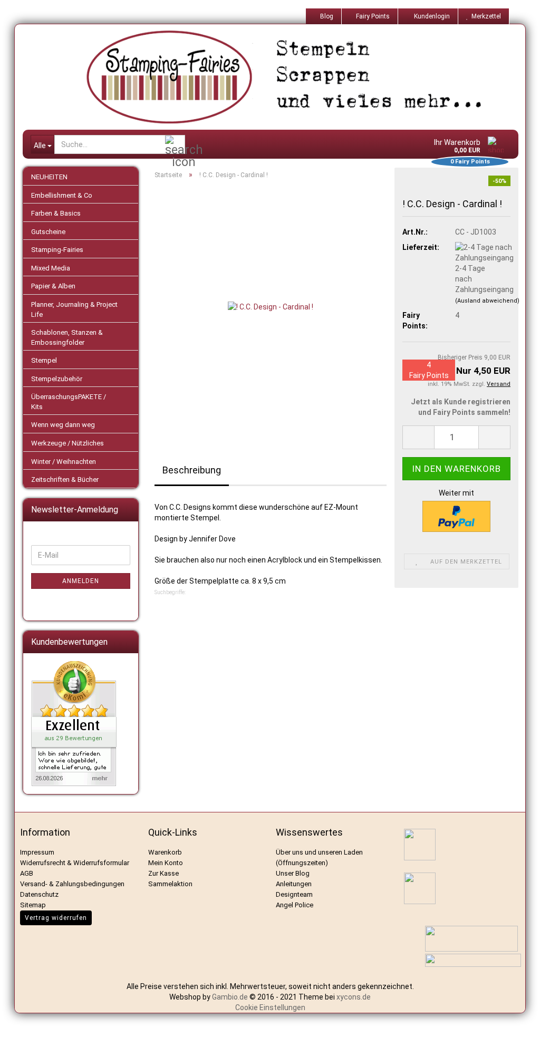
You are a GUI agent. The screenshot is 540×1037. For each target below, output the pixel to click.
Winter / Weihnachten (63, 462)
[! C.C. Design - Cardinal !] (270, 306)
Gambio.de (230, 997)
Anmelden (80, 581)
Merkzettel (484, 16)
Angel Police (295, 905)
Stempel (44, 360)
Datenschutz (39, 894)
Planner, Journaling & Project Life (74, 309)
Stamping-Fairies (57, 250)
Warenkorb (165, 852)
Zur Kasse (163, 873)
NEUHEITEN (49, 177)
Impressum (37, 852)
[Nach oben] (519, 1021)
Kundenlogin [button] (430, 16)
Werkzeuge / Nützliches (67, 443)
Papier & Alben (53, 286)
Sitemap (33, 905)
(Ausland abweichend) (487, 300)
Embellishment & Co (61, 195)
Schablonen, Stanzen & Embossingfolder (67, 337)
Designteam (294, 894)
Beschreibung (191, 470)
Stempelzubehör (56, 379)
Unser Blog (293, 873)
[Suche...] (175, 144)
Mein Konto (165, 863)
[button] (418, 437)
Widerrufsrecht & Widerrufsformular (74, 863)
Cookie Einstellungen (270, 1007)
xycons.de (353, 997)
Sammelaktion (170, 884)
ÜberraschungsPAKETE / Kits (68, 402)
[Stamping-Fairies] (278, 77)
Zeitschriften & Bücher (65, 479)
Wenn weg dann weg (63, 425)
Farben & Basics (56, 213)
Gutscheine (48, 232)
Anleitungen (294, 884)
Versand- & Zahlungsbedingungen (72, 884)
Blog (326, 16)
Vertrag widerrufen (56, 918)
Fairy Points (372, 16)
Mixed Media (50, 268)
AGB (26, 873)
